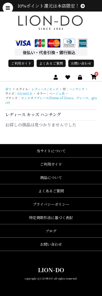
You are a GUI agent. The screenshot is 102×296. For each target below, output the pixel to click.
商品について (51, 177)
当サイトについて (51, 150)
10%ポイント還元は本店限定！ (49, 6)
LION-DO (51, 270)
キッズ (54, 89)
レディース (39, 89)
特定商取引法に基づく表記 (51, 217)
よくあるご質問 (51, 63)
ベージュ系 (57, 93)
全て (8, 89)
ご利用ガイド (21, 63)
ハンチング (76, 89)
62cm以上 (25, 93)
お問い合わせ (81, 63)
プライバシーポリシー (51, 204)
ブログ (51, 230)
